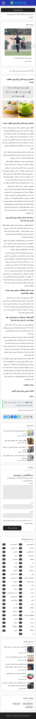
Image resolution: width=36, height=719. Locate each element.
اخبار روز (9, 552)
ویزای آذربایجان (29, 707)
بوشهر (10, 567)
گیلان (10, 619)
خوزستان (10, 582)
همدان (10, 631)
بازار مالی (27, 567)
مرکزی (27, 626)
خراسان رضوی (10, 578)
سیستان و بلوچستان (10, 593)
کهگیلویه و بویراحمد (26, 615)
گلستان (27, 619)
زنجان (27, 585)
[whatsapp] (18, 416)
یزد (27, 634)
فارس (26, 600)
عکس (27, 597)
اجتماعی (26, 548)
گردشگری (10, 615)
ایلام (10, 563)
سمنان (10, 589)
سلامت (20, 92)
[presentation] (32, 46)
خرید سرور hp (16, 704)
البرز (27, 563)
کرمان (26, 611)
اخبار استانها (10, 548)
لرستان (26, 623)
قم (10, 604)
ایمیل (31, 512)
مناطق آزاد (10, 626)
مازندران (10, 623)
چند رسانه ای (10, 574)
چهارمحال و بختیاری (26, 578)
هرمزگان (26, 630)
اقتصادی (9, 559)
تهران (27, 574)
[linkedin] (12, 416)
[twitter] (5, 416)
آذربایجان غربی (10, 544)
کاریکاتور (27, 608)
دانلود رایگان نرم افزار (28, 704)
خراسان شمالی (26, 582)
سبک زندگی (10, 585)
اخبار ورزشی (26, 556)
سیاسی (26, 593)
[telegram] (8, 416)
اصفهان (26, 559)
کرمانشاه (10, 611)
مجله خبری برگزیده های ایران (26, 410)
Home (32, 71)
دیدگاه (31, 484)
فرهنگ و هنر (9, 600)
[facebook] (15, 416)
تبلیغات (10, 570)
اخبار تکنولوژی (27, 552)
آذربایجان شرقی (26, 544)
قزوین (27, 604)
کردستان (10, 608)
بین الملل (26, 570)
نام (32, 503)
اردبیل (10, 556)
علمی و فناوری (10, 597)
